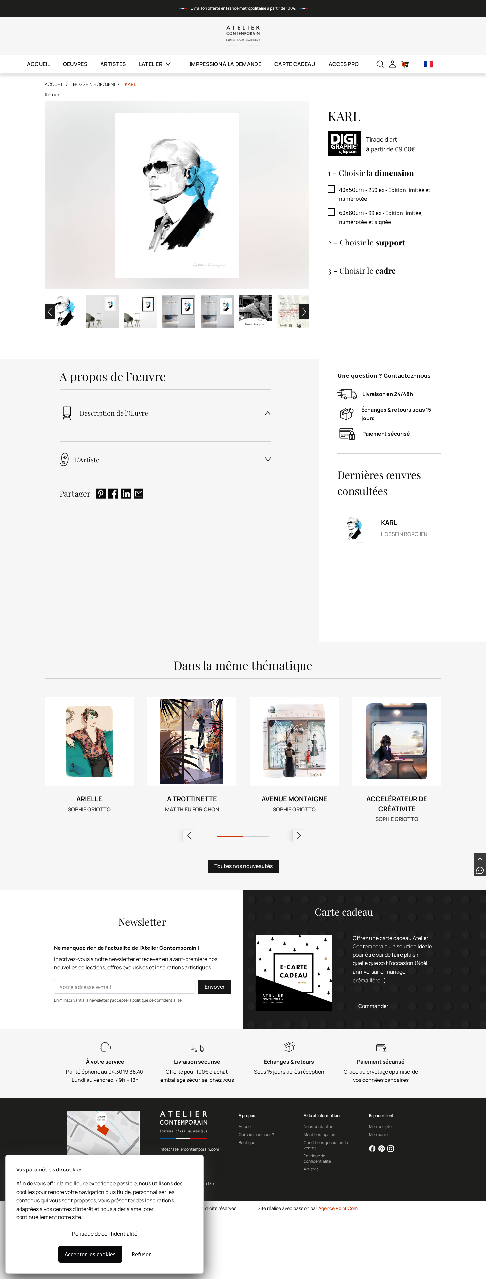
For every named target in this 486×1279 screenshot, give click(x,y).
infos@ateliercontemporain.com (189, 1149)
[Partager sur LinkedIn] (126, 493)
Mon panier (379, 1134)
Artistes (113, 63)
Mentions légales (319, 1134)
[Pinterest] (381, 1148)
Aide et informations (322, 1115)
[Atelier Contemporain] (243, 36)
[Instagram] (390, 1148)
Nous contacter (318, 1126)
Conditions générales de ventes (326, 1145)
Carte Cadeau (294, 63)
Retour (52, 94)
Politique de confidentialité (104, 1233)
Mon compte (380, 1126)
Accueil (38, 63)
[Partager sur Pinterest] (101, 493)
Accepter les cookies (90, 1254)
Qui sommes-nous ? (256, 1134)
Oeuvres (75, 63)
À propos (247, 1115)
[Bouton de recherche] (380, 64)
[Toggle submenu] (172, 64)
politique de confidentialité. (157, 1000)
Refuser (141, 1254)
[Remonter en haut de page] (480, 858)
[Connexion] (392, 64)
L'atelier (150, 63)
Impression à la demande (225, 63)
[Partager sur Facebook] (113, 493)
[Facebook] (372, 1148)
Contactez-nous (407, 375)
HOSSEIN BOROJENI (94, 84)
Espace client (381, 1115)
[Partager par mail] (138, 493)
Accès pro (344, 63)
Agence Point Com (338, 1208)
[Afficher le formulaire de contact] (480, 870)
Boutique (247, 1142)
